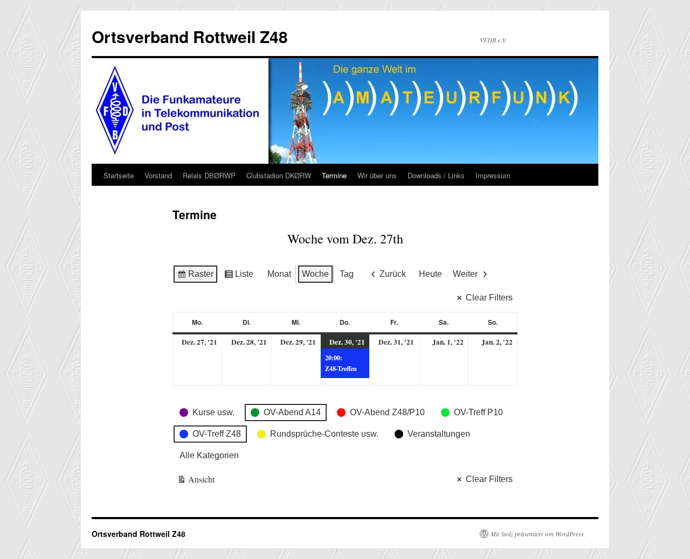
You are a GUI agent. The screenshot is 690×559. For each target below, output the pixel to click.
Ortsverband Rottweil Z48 (190, 36)
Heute (430, 273)
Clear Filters (489, 297)
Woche (315, 273)
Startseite (119, 175)
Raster (195, 276)
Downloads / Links (436, 175)
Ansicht (196, 481)
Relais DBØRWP (209, 175)
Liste (238, 276)
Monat (279, 273)
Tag (347, 273)
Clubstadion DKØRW (278, 175)
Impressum (492, 175)
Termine (334, 175)
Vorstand (158, 175)
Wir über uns (377, 175)
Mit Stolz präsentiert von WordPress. (538, 533)
